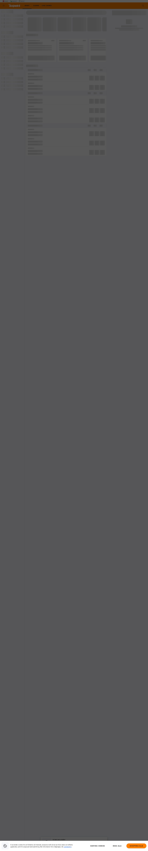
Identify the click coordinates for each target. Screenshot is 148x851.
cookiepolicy (68, 847)
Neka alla (117, 846)
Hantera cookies (97, 846)
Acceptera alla (136, 846)
